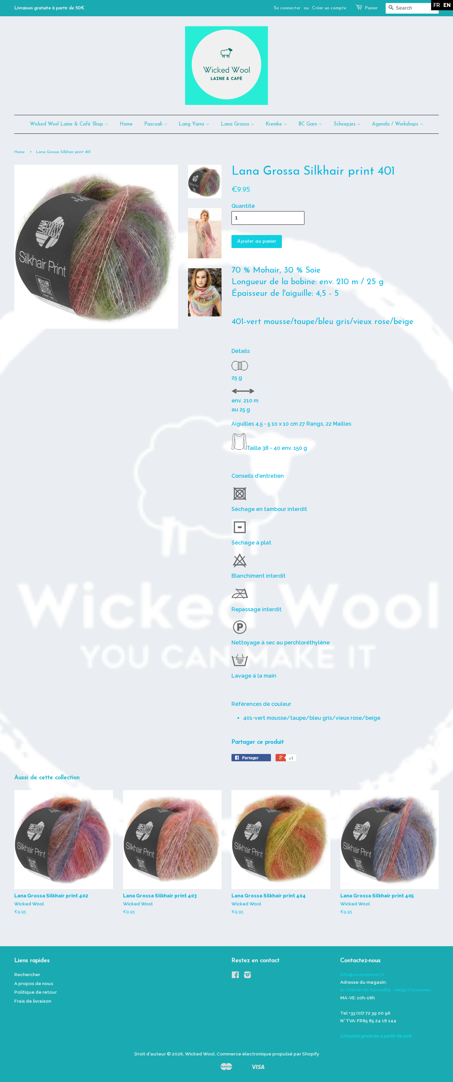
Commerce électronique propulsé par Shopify (268, 1053)
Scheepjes (345, 124)
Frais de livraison (32, 1001)
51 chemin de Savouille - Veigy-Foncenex (385, 989)
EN (447, 5)
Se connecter (287, 8)
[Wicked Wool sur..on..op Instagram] (247, 976)
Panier (371, 8)
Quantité (243, 206)
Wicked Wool (200, 1053)
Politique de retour (35, 992)
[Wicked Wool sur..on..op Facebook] (235, 976)
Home (126, 124)
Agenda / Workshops (396, 124)
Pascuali (154, 124)
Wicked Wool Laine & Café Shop (67, 124)
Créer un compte (329, 8)
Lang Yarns (192, 124)
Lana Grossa (236, 124)
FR (436, 5)
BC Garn (308, 124)
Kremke (275, 124)
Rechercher (27, 974)
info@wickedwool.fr (362, 974)
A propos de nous (33, 983)
